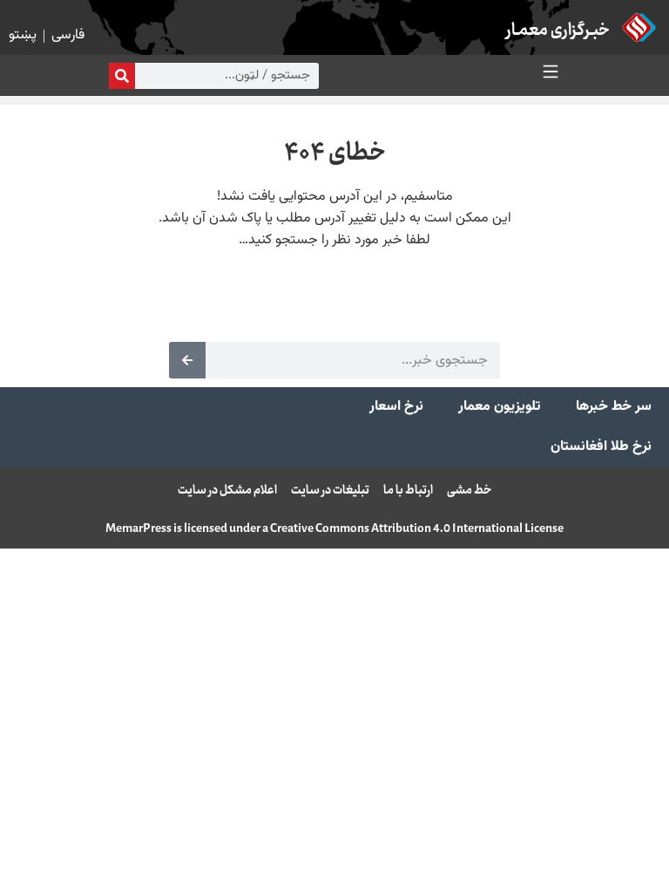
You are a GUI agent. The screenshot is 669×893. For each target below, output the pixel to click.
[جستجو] (122, 76)
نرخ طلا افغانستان (601, 447)
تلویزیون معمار (499, 407)
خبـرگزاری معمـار (558, 31)
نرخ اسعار (396, 407)
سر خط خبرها (614, 407)
